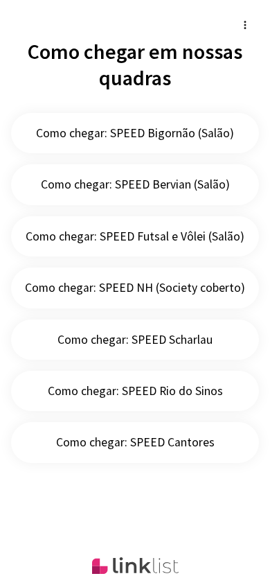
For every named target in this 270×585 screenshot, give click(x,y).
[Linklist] (135, 565)
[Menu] (245, 25)
